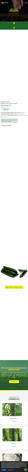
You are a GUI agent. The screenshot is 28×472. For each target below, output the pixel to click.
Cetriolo (13, 13)
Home (10, 13)
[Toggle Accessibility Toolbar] (25, 469)
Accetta (4, 469)
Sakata (15, 103)
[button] (26, 3)
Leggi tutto (14, 421)
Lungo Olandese (10, 103)
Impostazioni (10, 469)
